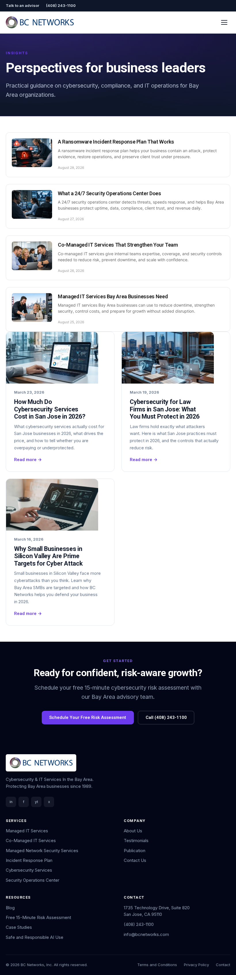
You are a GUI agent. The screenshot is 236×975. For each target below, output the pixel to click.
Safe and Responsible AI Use (34, 937)
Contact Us (135, 860)
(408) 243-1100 (61, 5)
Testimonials (136, 840)
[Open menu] (224, 22)
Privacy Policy (196, 964)
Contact (223, 964)
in (10, 802)
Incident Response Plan (29, 860)
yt (36, 802)
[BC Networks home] (40, 22)
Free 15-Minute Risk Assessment (38, 917)
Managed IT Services (27, 830)
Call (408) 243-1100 (166, 717)
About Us (133, 830)
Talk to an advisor (22, 5)
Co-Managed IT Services (31, 840)
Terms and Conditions (157, 964)
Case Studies (19, 927)
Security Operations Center (32, 880)
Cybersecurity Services (29, 870)
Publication (134, 850)
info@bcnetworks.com (146, 934)
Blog (10, 907)
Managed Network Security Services (42, 850)
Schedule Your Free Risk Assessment (87, 717)
